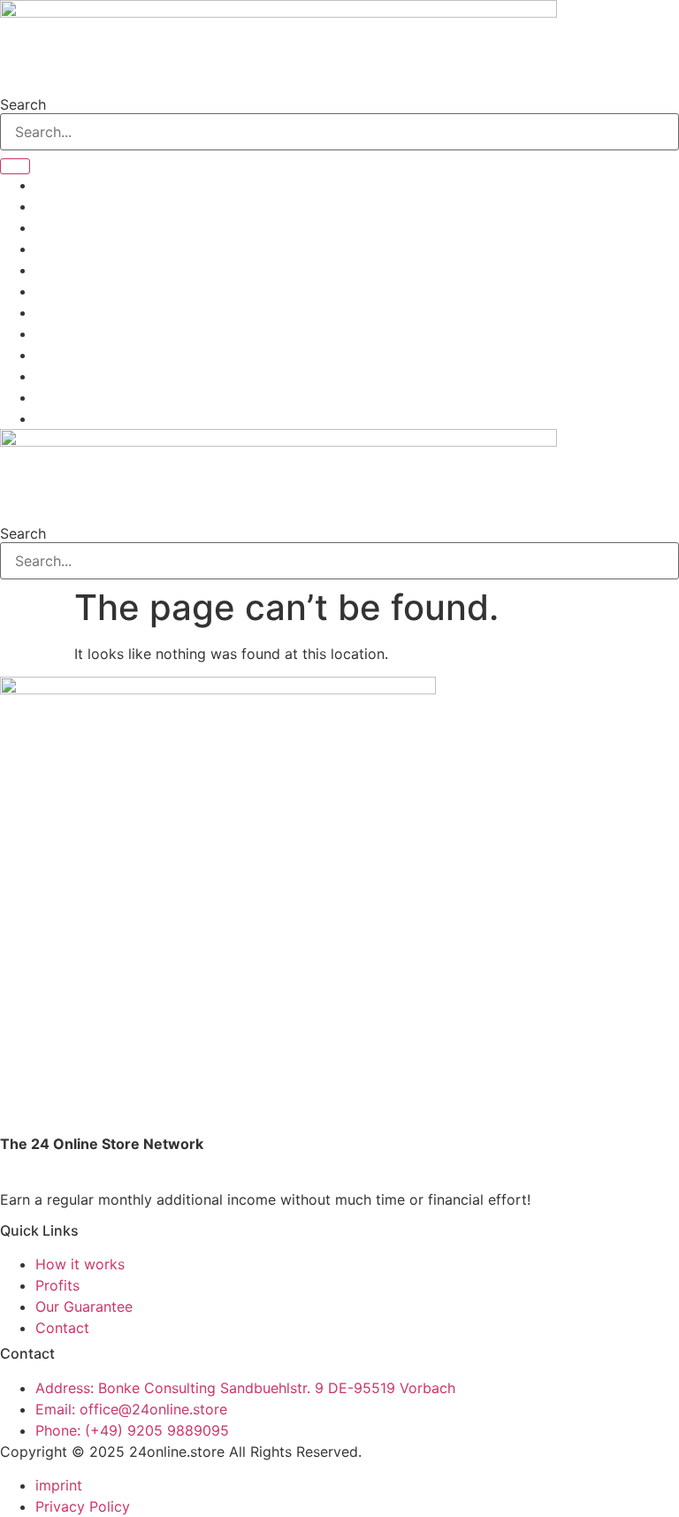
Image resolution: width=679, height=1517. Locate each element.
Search (23, 104)
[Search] (15, 166)
